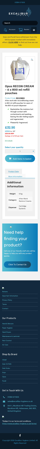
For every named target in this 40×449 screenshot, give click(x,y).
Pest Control (6, 340)
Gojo (4, 372)
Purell (4, 381)
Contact (5, 308)
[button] (32, 59)
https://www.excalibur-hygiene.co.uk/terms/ (19, 424)
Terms (4, 304)
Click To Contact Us (17, 265)
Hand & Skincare (7, 324)
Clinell (4, 360)
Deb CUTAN (6, 364)
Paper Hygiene (7, 328)
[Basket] (22, 31)
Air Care (5, 345)
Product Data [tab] (13, 171)
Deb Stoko (6, 368)
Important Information (10, 296)
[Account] (10, 31)
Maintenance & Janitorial (10, 336)
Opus (4, 377)
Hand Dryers (6, 332)
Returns (5, 291)
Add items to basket (22, 159)
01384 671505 (20, 2)
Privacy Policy (7, 300)
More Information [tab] (15, 176)
